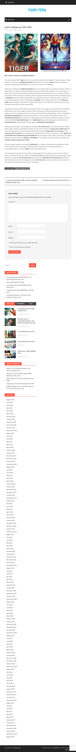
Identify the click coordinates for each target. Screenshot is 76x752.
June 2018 (9, 675)
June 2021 (9, 574)
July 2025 (9, 436)
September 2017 (11, 700)
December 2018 (11, 658)
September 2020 (11, 599)
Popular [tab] (10, 304)
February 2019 (10, 652)
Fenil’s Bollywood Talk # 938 (25, 384)
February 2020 (10, 619)
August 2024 (10, 467)
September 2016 (11, 734)
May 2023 (9, 509)
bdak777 (9, 368)
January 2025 (10, 453)
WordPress (57, 748)
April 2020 (9, 613)
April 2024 (9, 478)
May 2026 (9, 408)
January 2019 (10, 655)
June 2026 (9, 405)
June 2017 (9, 709)
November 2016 (11, 728)
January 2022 (10, 554)
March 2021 (10, 582)
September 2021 (11, 565)
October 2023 (10, 495)
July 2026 (9, 402)
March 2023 (10, 515)
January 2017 (10, 723)
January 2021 (10, 588)
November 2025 (11, 425)
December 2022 (11, 523)
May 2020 (9, 610)
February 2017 (10, 720)
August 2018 (10, 669)
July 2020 (9, 605)
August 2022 (10, 534)
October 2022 (10, 529)
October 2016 (10, 731)
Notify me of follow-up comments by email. (24, 243)
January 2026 (10, 419)
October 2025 (10, 428)
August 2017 (10, 703)
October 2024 (10, 461)
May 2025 (9, 442)
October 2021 (10, 562)
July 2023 (9, 503)
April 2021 (9, 579)
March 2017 (10, 717)
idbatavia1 (9, 373)
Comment (12, 202)
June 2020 (9, 607)
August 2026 (10, 399)
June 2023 (9, 506)
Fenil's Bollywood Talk (22, 168)
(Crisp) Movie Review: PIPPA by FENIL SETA (55, 180)
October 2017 (10, 697)
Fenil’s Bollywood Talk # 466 (26, 341)
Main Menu (11, 20)
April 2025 (9, 444)
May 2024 (9, 475)
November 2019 (11, 627)
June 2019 (9, 641)
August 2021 (10, 568)
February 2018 (10, 686)
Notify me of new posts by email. (20, 247)
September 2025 (11, 430)
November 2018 (11, 661)
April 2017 (9, 714)
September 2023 (11, 498)
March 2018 (10, 683)
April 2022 (9, 546)
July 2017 (9, 706)
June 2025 (9, 439)
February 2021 (10, 585)
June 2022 (9, 540)
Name (10, 226)
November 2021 (11, 560)
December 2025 (11, 422)
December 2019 (11, 624)
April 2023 (9, 512)
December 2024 (11, 456)
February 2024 (10, 484)
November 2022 (11, 526)
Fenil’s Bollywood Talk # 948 (15, 282)
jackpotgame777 (11, 378)
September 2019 (11, 633)
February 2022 (10, 551)
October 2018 (10, 664)
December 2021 (11, 557)
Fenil (21, 30)
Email (10, 232)
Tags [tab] (31, 304)
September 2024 (11, 464)
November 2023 (11, 492)
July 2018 (9, 672)
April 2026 (9, 411)
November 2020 (11, 593)
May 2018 (9, 678)
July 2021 (9, 571)
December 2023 (11, 489)
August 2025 (10, 433)
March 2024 (10, 481)
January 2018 (10, 689)
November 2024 (11, 458)
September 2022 (11, 532)
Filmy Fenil (17, 748)
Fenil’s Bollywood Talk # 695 (26, 331)
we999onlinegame (12, 386)
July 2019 (9, 638)
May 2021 (9, 577)
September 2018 (11, 666)
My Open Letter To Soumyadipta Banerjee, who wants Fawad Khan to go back (26, 321)
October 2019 (10, 630)
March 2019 (10, 650)
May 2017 (9, 711)
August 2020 (10, 602)
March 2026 (10, 414)
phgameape (10, 384)
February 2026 (10, 416)
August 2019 (10, 636)
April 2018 (9, 680)
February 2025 (10, 450)
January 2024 (10, 487)
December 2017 (11, 692)
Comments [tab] (20, 304)
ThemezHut (68, 750)
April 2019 (9, 647)
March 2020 (10, 616)
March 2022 (10, 548)
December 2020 (11, 591)
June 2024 (9, 473)
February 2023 (10, 517)
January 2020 (10, 621)
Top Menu (11, 2)
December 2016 (11, 725)
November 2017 (11, 695)
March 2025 (10, 447)
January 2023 (10, 520)
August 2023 (10, 501)
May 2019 (9, 644)
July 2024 (9, 470)
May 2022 (9, 543)
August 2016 (10, 737)
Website (11, 238)
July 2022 (9, 537)
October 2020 (10, 596)
